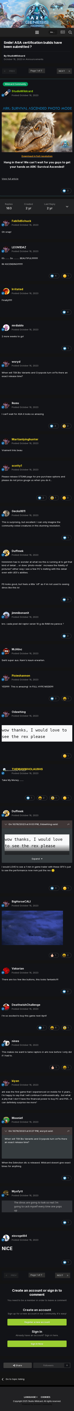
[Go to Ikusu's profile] (6, 405)
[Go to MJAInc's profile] (6, 651)
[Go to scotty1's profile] (6, 467)
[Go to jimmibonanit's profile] (6, 615)
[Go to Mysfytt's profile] (6, 1193)
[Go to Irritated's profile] (6, 291)
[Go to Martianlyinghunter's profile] (6, 441)
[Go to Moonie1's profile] (6, 1120)
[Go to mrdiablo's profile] (6, 327)
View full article (10, 178)
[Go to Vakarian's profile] (6, 970)
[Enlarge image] (37, 108)
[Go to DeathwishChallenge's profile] (6, 1007)
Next (62, 71)
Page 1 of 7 (36, 70)
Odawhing (46, 824)
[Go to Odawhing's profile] (6, 713)
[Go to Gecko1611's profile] (6, 513)
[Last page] (69, 71)
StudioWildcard (16, 55)
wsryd (43, 1131)
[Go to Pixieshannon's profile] (6, 677)
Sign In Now (37, 1343)
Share (18, 1365)
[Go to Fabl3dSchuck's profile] (6, 223)
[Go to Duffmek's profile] (6, 553)
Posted (25, 95)
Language (30, 1397)
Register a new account (37, 1322)
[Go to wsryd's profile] (6, 363)
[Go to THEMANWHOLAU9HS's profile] (6, 771)
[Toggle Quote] (6, 824)
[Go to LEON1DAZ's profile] (6, 249)
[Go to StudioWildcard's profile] (6, 93)
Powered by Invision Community (37, 1404)
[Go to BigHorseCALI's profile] (6, 903)
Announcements (34, 59)
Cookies (45, 1397)
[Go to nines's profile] (6, 1043)
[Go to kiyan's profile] (6, 1082)
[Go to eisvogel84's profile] (6, 1238)
